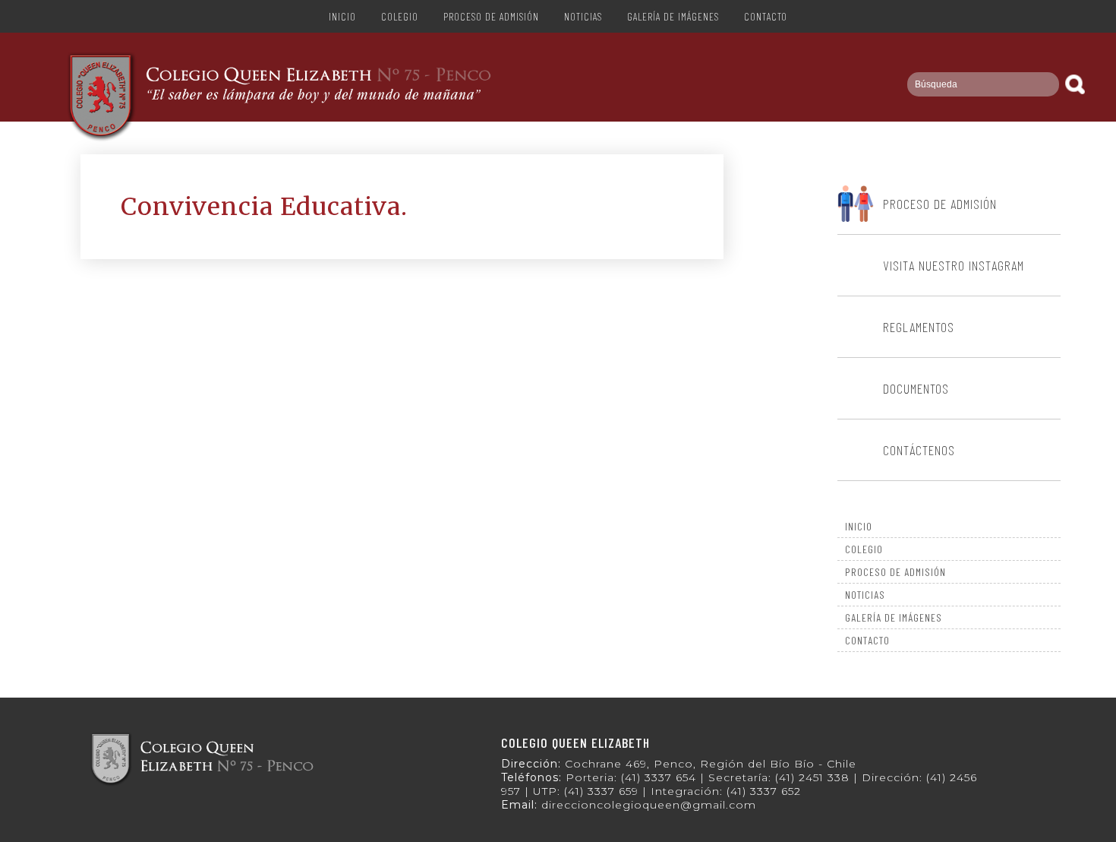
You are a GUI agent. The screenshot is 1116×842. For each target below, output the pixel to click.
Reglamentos (918, 326)
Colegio (399, 16)
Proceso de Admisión (491, 16)
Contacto (765, 16)
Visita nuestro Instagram (953, 265)
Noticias (583, 16)
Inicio (342, 16)
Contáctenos (919, 450)
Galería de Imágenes (673, 16)
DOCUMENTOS (916, 388)
